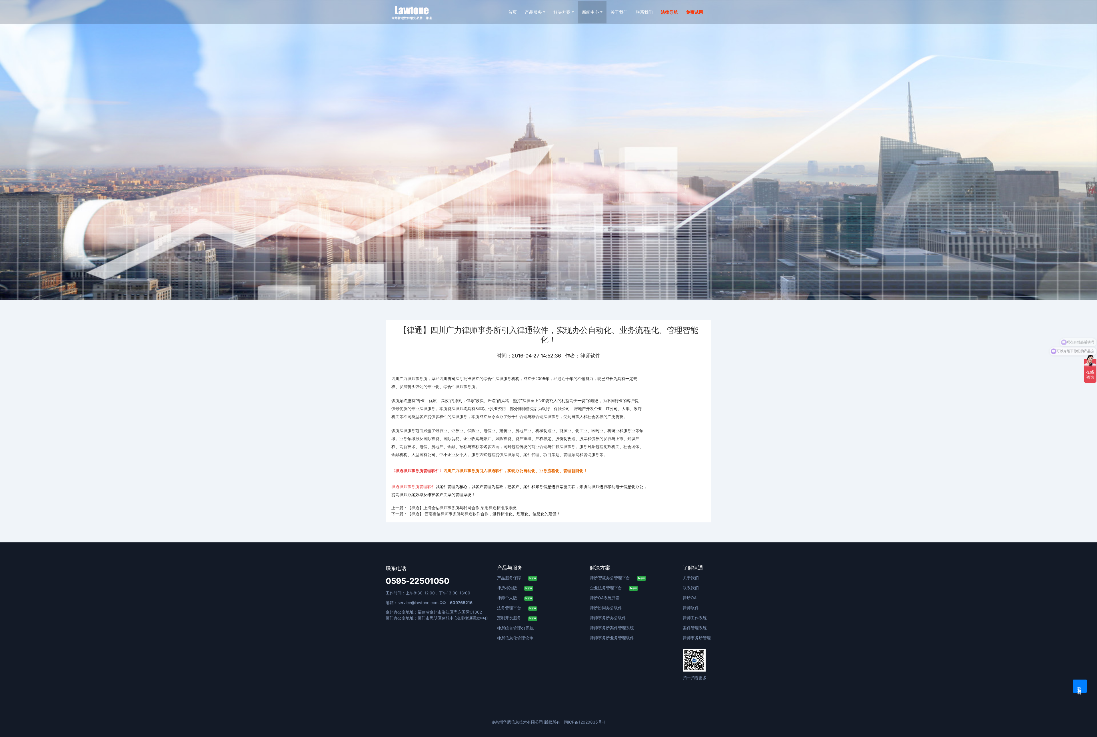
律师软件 (691, 607)
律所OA (689, 597)
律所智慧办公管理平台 (617, 577)
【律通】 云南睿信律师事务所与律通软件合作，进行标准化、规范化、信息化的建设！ (483, 513)
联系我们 (644, 12)
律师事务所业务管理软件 (612, 637)
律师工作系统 (695, 617)
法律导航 (669, 12)
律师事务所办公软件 (608, 617)
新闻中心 (590, 12)
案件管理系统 (695, 627)
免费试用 (694, 12)
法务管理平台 (516, 607)
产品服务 (533, 12)
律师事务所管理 (697, 637)
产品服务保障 (516, 577)
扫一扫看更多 (694, 677)
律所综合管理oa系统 (515, 628)
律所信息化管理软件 (515, 638)
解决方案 (561, 12)
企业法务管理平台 (613, 587)
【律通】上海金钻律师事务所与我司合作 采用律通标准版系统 (462, 507)
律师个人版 (514, 597)
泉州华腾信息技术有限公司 (519, 722)
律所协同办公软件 (606, 607)
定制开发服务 (516, 617)
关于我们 (619, 12)
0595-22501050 (417, 581)
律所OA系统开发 (605, 597)
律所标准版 (514, 587)
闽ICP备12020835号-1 (585, 722)
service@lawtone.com (418, 602)
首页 (512, 12)
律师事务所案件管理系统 (612, 627)
